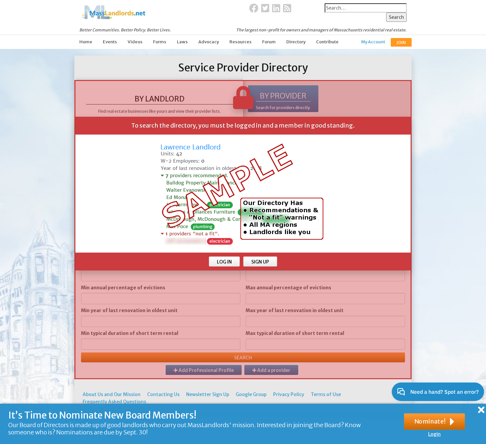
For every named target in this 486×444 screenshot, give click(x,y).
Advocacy (208, 42)
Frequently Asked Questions (114, 402)
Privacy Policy (288, 394)
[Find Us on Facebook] (254, 9)
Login (434, 434)
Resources (240, 42)
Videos (135, 42)
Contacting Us (163, 394)
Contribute (327, 42)
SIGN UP (260, 262)
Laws (182, 42)
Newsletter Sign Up (207, 394)
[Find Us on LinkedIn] (276, 9)
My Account (373, 42)
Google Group (251, 394)
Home (85, 42)
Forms (159, 42)
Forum (269, 42)
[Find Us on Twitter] (265, 9)
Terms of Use (326, 394)
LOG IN (224, 262)
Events (110, 42)
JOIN (401, 42)
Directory (295, 42)
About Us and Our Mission (112, 394)
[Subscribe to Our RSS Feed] (287, 9)
